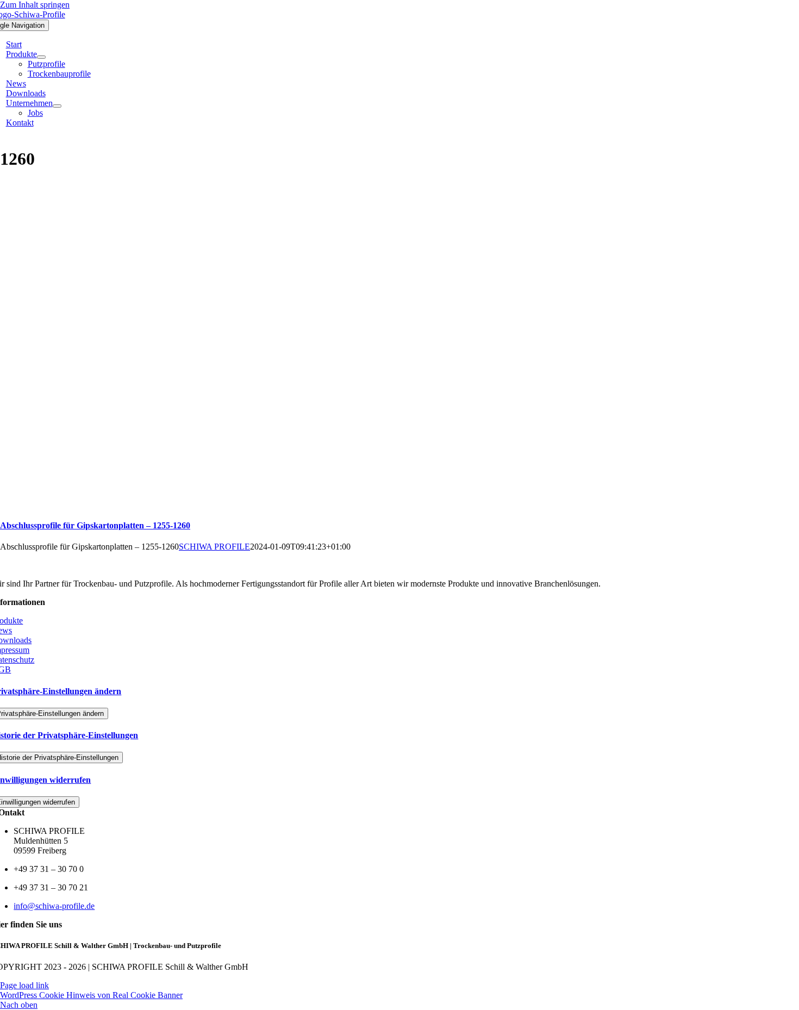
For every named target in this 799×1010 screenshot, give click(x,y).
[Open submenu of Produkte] (41, 57)
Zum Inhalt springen (35, 4)
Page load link (24, 985)
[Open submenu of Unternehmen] (57, 106)
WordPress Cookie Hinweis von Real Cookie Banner (91, 995)
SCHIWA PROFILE (214, 546)
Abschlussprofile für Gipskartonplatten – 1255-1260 (95, 525)
